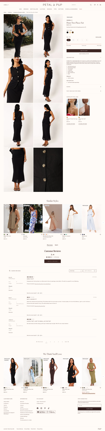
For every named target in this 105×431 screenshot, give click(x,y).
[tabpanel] (52, 222)
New (20, 9)
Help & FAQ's (6, 401)
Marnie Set (84, 237)
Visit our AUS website (24, 414)
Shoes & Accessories (71, 9)
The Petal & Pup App (24, 403)
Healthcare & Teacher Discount (26, 412)
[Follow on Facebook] (38, 408)
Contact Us (6, 403)
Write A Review (52, 261)
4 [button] (58, 341)
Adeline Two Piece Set (9, 391)
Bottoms (60, 9)
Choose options (71, 123)
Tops (55, 9)
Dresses (26, 9)
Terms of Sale (27, 428)
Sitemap (22, 418)
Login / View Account (41, 401)
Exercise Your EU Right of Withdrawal (9, 413)
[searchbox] (35, 271)
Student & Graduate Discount (26, 410)
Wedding (49, 9)
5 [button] (62, 341)
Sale (80, 9)
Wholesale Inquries (24, 409)
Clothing (42, 9)
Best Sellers (34, 9)
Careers (22, 405)
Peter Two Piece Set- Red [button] (40, 306)
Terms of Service (20, 428)
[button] (39, 342)
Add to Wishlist (83, 53)
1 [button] (46, 341)
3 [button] (54, 341)
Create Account (40, 403)
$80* (58, 0)
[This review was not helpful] (40, 293)
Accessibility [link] (6, 410)
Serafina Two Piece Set (48, 237)
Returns (5, 409)
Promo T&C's (33, 428)
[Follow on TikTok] (49, 408)
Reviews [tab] (50, 245)
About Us (22, 401)
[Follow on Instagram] (41, 408)
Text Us (5, 405)
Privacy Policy (39, 428)
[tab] (52, 200)
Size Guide (98, 37)
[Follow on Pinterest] (45, 408)
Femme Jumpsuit (66, 237)
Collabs (21, 407)
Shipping (5, 407)
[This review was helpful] (38, 335)
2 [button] (50, 341)
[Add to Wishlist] (22, 234)
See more (11, 290)
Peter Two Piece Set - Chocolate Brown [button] (43, 283)
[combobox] (75, 270)
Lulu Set (25, 237)
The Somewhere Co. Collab (26, 420)
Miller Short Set (7, 237)
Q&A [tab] (56, 245)
